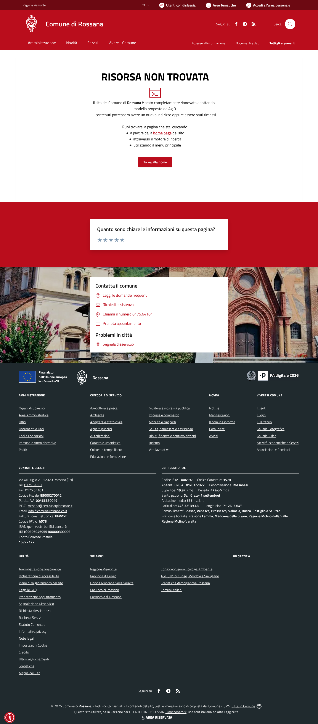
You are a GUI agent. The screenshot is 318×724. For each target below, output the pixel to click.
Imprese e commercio (164, 415)
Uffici (22, 422)
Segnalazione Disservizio (36, 603)
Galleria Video (266, 435)
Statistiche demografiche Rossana (185, 583)
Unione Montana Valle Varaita (111, 583)
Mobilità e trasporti (162, 422)
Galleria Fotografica (270, 428)
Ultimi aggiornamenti (34, 659)
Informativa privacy (33, 631)
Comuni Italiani (171, 589)
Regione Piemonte (34, 5)
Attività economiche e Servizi (278, 442)
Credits (24, 652)
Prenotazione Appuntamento (40, 596)
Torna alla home (155, 162)
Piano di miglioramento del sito (41, 583)
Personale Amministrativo (37, 442)
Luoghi (261, 415)
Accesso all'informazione (208, 43)
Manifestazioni (219, 415)
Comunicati (217, 428)
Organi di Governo (32, 408)
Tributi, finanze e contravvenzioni (172, 435)
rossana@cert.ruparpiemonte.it (50, 505)
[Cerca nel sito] (290, 24)
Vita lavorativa (159, 449)
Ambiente (97, 415)
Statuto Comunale (32, 624)
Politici (23, 449)
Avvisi (213, 435)
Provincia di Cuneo (103, 576)
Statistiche (26, 666)
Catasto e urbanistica (105, 442)
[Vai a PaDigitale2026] (272, 375)
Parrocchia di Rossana (106, 596)
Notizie (214, 408)
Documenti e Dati (31, 428)
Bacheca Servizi (30, 617)
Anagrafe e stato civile (106, 422)
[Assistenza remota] (259, 706)
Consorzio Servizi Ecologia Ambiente (186, 569)
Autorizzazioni (100, 435)
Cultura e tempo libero (106, 449)
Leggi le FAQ (28, 589)
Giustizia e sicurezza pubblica (169, 408)
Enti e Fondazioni (31, 435)
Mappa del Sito (29, 673)
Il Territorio (264, 422)
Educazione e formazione (108, 456)
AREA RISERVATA (159, 717)
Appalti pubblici (101, 428)
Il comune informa (222, 422)
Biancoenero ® (175, 711)
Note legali (26, 638)
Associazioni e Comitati (273, 449)
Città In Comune (243, 706)
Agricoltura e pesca (103, 408)
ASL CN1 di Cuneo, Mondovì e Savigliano (190, 576)
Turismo (154, 442)
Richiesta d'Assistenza (35, 610)
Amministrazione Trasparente (40, 569)
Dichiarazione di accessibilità (39, 576)
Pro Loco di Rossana (104, 589)
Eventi (261, 408)
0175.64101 (33, 484)
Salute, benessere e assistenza (171, 428)
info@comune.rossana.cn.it (47, 510)
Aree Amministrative (33, 415)
